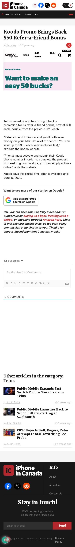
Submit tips (31, 14)
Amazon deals (12, 14)
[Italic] (11, 283)
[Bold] (7, 283)
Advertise (54, 485)
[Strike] (19, 283)
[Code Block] (36, 283)
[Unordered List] (28, 283)
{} (44, 283)
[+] (49, 283)
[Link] (40, 283)
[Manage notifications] (7, 539)
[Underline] (15, 283)
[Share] (69, 45)
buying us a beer (34, 216)
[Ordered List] (23, 283)
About (52, 476)
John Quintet (13, 423)
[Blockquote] (32, 283)
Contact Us (55, 493)
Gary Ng (11, 45)
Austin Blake (13, 402)
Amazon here (52, 219)
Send (62, 525)
